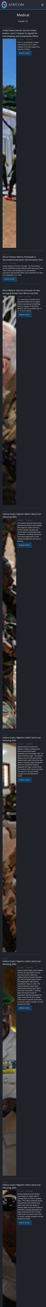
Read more (24, 53)
